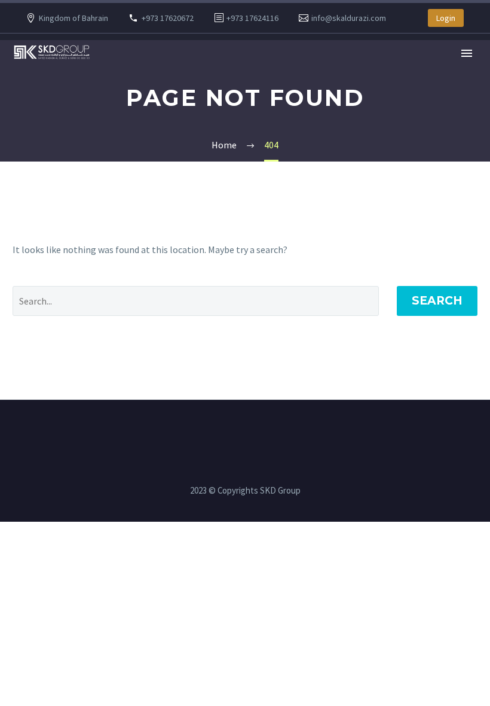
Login (445, 18)
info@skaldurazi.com (348, 18)
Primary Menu (466, 53)
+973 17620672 (168, 18)
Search (437, 301)
